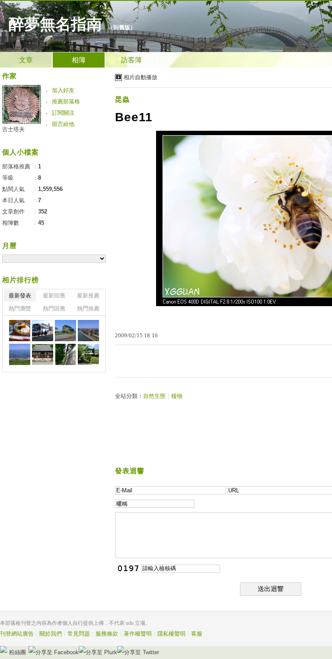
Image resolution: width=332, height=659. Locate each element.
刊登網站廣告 (17, 633)
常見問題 (78, 633)
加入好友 (63, 90)
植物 (176, 396)
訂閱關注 (63, 113)
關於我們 (50, 633)
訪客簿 (131, 60)
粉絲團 (17, 652)
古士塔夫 (13, 129)
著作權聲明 (138, 633)
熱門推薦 (88, 308)
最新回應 (54, 295)
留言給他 (63, 124)
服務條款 (107, 633)
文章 (26, 60)
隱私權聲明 (171, 633)
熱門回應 (54, 308)
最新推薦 (88, 295)
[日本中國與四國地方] (19, 330)
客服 (196, 633)
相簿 (79, 60)
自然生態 (154, 396)
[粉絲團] (3, 649)
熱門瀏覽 (20, 308)
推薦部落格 (66, 101)
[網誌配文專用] (42, 330)
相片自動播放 (140, 77)
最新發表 (20, 295)
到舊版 (121, 27)
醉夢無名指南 (55, 24)
